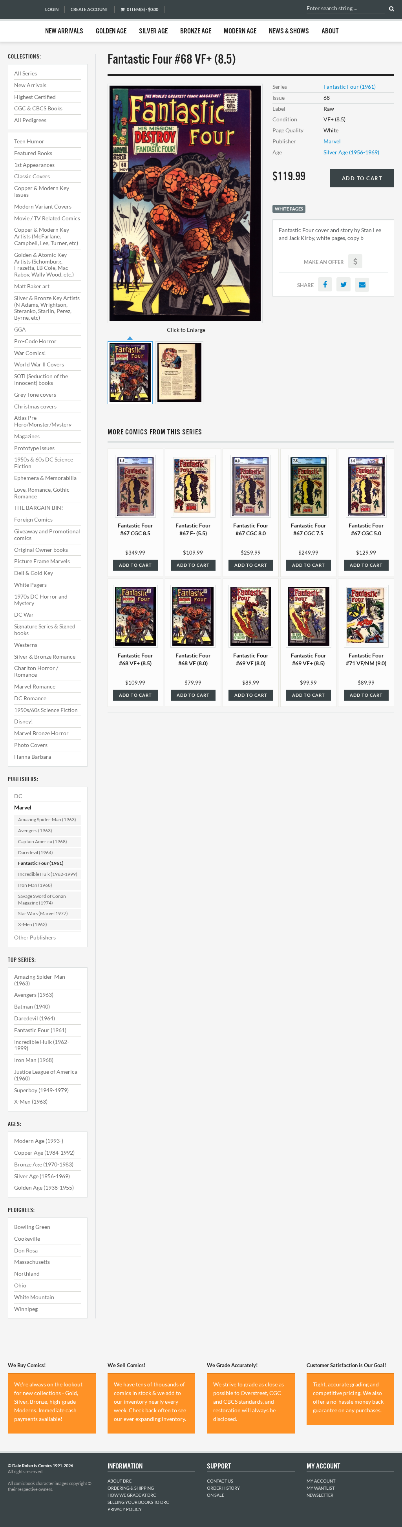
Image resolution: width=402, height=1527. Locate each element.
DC (18, 796)
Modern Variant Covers (42, 206)
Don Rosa (26, 1250)
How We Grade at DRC (132, 1495)
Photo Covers (31, 745)
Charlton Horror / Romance (36, 671)
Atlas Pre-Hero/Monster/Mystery (42, 421)
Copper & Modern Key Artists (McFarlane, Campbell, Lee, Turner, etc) (46, 236)
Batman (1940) (32, 1006)
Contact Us (220, 1480)
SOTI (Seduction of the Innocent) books (41, 379)
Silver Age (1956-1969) (42, 1176)
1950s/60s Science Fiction (46, 710)
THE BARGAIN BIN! (38, 507)
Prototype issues (34, 448)
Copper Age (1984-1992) (44, 1152)
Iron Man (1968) (35, 885)
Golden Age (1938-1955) (44, 1187)
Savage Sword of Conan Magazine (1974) (42, 899)
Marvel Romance (34, 686)
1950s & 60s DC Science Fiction (43, 462)
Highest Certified (35, 96)
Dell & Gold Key (33, 572)
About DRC (120, 1480)
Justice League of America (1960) (45, 1075)
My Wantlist (320, 1487)
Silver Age (153, 31)
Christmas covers (35, 406)
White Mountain (34, 1297)
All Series (25, 73)
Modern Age (240, 31)
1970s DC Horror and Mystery (41, 599)
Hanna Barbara (32, 756)
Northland (27, 1273)
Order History (223, 1487)
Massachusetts (32, 1261)
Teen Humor (29, 141)
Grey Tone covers (35, 394)
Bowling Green (32, 1226)
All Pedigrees (30, 120)
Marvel (22, 807)
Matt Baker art (31, 286)
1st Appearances (34, 164)
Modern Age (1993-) (38, 1140)
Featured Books (33, 153)
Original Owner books (41, 549)
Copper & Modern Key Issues (41, 191)
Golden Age (111, 31)
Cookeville (27, 1238)
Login (51, 9)
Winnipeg (26, 1308)
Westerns (25, 644)
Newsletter (320, 1495)
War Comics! (30, 353)
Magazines (27, 436)
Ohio (20, 1285)
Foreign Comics (33, 519)
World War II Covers (39, 364)
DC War (24, 614)
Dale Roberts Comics (22, 20)
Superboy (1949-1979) (41, 1090)
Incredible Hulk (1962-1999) (47, 874)
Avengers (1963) (35, 830)
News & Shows (289, 31)
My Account (321, 1480)
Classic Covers (32, 176)
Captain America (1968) (42, 841)
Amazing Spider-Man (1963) (47, 819)
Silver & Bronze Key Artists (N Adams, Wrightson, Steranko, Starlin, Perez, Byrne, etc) (47, 308)
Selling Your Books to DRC (138, 1502)
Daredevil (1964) (35, 852)
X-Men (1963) (32, 924)
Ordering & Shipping (131, 1487)
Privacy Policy (125, 1509)
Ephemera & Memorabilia (45, 477)
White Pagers (30, 584)
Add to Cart (362, 178)
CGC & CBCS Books (38, 108)
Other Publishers (35, 937)
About (330, 31)
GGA (20, 329)
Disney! (23, 721)
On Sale (215, 1495)
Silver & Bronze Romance (44, 656)
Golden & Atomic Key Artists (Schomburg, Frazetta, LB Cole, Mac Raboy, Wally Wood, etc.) (44, 264)
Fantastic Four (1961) (41, 863)
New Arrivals (64, 31)
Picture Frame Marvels (42, 561)
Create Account (89, 9)
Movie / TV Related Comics (47, 218)
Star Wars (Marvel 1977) (43, 913)
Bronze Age (195, 31)
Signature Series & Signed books (44, 629)
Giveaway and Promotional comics (47, 534)
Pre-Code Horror (35, 341)
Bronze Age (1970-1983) (43, 1164)
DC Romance (30, 698)
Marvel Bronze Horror (41, 733)
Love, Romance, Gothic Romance (41, 493)
